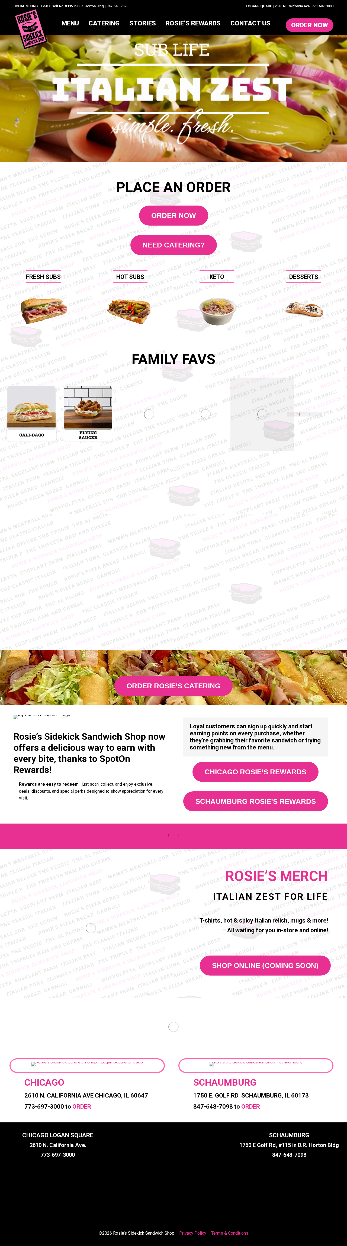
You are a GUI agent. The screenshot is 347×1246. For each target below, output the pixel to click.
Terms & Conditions (229, 1233)
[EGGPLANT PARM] (205, 414)
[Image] (43, 310)
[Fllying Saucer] (88, 414)
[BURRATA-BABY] (304, 414)
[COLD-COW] (262, 414)
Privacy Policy (192, 1233)
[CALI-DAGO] (31, 414)
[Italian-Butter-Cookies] (149, 414)
